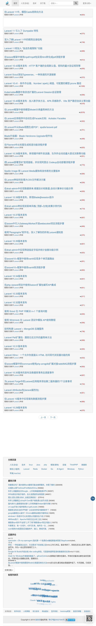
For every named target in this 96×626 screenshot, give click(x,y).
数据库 (84, 464)
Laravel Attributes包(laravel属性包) (21, 389)
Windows (70, 469)
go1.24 (36, 582)
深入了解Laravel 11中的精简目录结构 (23, 39)
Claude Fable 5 (36, 598)
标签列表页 (13, 574)
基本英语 (46, 597)
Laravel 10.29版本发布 (15, 407)
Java (38, 464)
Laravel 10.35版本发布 (15, 241)
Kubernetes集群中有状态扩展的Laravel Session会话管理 (32, 92)
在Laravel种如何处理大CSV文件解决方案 (25, 179)
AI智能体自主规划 (38, 590)
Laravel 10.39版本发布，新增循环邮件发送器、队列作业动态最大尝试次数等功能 (45, 153)
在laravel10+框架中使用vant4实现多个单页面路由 (29, 258)
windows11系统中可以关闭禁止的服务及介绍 (25, 516)
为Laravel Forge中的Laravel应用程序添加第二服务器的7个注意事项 (38, 381)
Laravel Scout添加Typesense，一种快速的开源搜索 (30, 74)
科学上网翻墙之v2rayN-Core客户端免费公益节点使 (28, 500)
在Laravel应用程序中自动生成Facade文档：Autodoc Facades (35, 118)
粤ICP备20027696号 (56, 619)
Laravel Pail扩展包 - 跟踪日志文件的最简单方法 (28, 337)
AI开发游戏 (43, 590)
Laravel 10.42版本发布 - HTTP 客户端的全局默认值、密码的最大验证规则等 (42, 65)
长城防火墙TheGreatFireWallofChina (22, 488)
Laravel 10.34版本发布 (15, 276)
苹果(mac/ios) (15, 473)
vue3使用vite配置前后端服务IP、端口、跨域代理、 (28, 528)
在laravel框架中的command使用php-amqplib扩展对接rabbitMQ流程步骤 (40, 363)
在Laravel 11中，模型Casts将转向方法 (23, 11)
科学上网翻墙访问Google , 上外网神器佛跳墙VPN (27, 491)
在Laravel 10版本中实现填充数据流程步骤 (25, 398)
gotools (47, 581)
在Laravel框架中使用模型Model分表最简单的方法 (29, 109)
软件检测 (17, 611)
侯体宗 (37, 619)
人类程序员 (40, 604)
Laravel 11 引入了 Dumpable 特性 (21, 30)
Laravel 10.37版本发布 (15, 214)
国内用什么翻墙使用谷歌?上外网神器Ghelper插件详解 (29, 503)
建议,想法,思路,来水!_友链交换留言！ (22, 497)
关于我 (42, 3)
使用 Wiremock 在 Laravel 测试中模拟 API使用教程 (30, 319)
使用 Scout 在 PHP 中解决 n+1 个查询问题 (25, 311)
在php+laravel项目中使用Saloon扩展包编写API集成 (30, 284)
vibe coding (46, 585)
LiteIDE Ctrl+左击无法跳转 (41, 581)
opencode (55, 589)
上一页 (43, 417)
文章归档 (8, 570)
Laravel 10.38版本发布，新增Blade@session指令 (29, 197)
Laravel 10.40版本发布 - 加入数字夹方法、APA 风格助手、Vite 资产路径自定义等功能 (47, 100)
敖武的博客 (77, 611)
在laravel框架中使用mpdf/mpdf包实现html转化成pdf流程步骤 (34, 56)
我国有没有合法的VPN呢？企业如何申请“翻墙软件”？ (29, 510)
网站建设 (45, 611)
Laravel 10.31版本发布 (15, 346)
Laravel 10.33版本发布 (15, 293)
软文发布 (36, 611)
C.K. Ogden (51, 599)
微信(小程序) (15, 469)
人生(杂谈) (25, 3)
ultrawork (32, 594)
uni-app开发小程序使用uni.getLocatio (23, 506)
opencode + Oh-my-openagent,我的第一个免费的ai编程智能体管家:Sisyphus (38, 540)
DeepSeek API (46, 602)
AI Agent (60, 469)
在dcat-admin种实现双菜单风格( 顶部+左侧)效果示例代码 (33, 206)
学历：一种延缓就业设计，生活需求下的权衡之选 (27, 544)
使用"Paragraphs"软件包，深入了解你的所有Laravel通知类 (33, 232)
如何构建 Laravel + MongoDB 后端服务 (24, 328)
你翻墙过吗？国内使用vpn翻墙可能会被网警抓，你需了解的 (31, 484)
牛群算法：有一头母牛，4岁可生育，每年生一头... (27, 525)
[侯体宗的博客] (7, 3)
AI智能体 (54, 594)
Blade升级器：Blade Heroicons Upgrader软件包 (28, 135)
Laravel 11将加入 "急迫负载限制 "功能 (23, 48)
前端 (64, 464)
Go (52, 469)
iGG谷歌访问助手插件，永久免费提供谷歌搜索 (26, 494)
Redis (35, 469)
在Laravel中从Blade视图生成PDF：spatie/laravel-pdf (30, 127)
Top (92, 498)
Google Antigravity (51, 586)
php (45, 464)
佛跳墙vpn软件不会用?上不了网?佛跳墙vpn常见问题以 (29, 522)
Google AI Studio (39, 585)
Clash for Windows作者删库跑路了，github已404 (27, 556)
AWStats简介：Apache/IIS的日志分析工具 (24, 519)
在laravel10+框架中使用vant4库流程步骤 (24, 267)
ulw (33, 592)
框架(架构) (55, 464)
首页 (15, 3)
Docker (44, 469)
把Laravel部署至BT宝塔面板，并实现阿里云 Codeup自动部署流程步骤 (39, 162)
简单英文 (40, 596)
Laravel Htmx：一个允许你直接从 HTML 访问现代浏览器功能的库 (37, 354)
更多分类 (86, 3)
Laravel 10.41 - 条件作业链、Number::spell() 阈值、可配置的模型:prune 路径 (42, 83)
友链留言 (87, 611)
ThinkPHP (74, 464)
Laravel (16, 15)
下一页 (52, 417)
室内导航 (54, 611)
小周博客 (26, 611)
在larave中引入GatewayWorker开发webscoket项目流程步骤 (34, 223)
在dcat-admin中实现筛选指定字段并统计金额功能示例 (31, 249)
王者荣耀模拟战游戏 (50, 591)
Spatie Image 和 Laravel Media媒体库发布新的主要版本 (32, 170)
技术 (34, 3)
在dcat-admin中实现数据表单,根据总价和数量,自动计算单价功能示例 (38, 188)
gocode (52, 583)
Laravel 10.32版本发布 (15, 302)
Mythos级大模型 (34, 600)
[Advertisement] (48, 22)
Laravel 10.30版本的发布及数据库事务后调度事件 (29, 372)
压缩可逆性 (32, 588)
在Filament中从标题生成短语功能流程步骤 (25, 144)
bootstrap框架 (65, 611)
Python (81, 469)
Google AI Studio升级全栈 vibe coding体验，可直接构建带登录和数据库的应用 (39, 551)
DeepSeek (40, 602)
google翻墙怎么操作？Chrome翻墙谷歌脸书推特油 (28, 513)
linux (31, 464)
